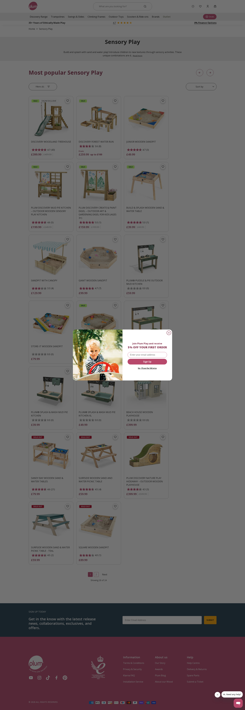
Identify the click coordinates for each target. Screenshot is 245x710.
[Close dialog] (169, 333)
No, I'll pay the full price (147, 368)
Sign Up (147, 361)
